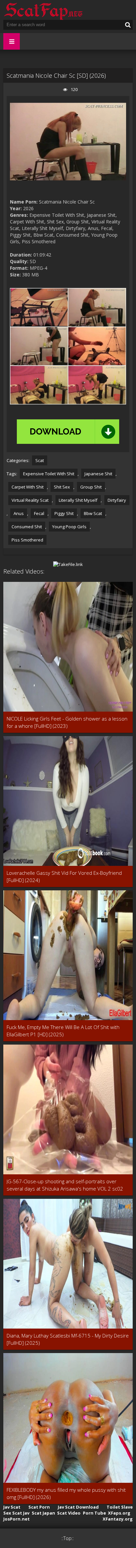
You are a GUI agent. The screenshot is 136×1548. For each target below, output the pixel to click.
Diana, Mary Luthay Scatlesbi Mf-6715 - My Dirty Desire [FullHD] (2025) (68, 1339)
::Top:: (67, 1538)
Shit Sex (62, 487)
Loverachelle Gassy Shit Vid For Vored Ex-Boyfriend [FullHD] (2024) (64, 876)
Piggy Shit (64, 513)
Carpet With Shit (28, 487)
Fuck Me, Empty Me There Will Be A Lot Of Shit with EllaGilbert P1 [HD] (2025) (63, 1031)
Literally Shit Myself (78, 500)
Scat (39, 460)
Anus (19, 513)
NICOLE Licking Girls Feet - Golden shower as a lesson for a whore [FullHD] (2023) (67, 722)
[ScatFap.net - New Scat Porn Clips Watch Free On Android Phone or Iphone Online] (43, 10)
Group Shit (91, 487)
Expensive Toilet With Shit (48, 474)
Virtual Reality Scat (30, 500)
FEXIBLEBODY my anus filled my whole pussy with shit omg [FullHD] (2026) (66, 1493)
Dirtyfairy (117, 500)
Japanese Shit (98, 474)
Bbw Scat (93, 513)
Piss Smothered (27, 540)
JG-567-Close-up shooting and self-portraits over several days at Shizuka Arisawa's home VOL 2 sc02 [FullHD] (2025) (65, 1185)
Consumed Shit (27, 527)
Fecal (39, 513)
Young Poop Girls (69, 527)
